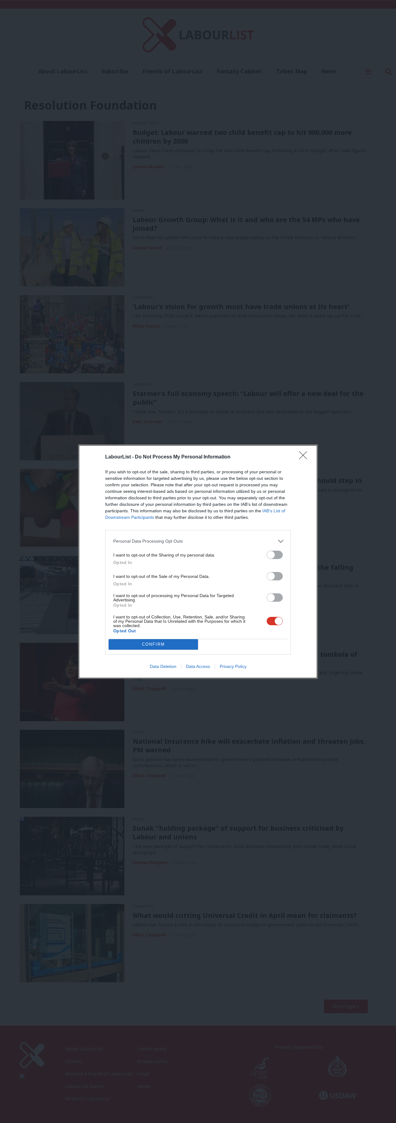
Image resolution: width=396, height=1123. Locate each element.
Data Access (198, 666)
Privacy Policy (233, 666)
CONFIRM (153, 644)
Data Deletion (163, 666)
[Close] (305, 457)
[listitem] (198, 541)
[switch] (275, 555)
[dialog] (198, 561)
